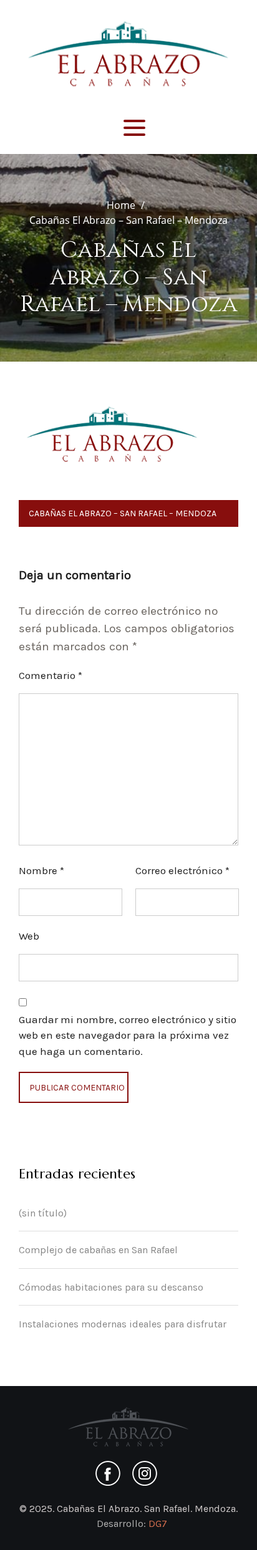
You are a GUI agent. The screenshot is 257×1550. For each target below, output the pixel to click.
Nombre (41, 870)
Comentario (50, 675)
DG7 (157, 1523)
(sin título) (43, 1213)
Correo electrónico (182, 870)
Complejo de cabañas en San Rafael (98, 1250)
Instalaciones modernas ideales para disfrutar (122, 1324)
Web (29, 936)
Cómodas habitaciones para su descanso (111, 1287)
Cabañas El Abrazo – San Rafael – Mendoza (122, 513)
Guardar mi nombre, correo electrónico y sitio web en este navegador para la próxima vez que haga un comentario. (127, 1035)
